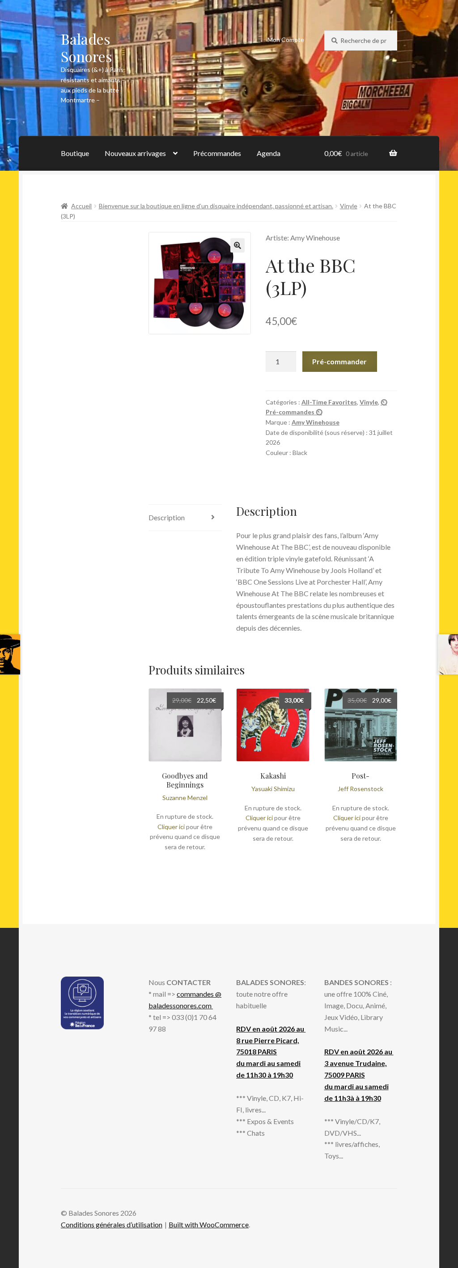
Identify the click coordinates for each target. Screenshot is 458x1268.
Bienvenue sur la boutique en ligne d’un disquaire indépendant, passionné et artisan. (216, 206)
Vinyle (348, 206)
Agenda (268, 153)
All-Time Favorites (329, 402)
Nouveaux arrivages (135, 153)
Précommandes (217, 153)
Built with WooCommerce (209, 1224)
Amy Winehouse (315, 422)
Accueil (81, 206)
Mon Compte (285, 39)
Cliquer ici (171, 826)
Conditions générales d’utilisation (111, 1224)
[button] (237, 245)
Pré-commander (339, 361)
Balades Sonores (86, 47)
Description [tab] (166, 517)
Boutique (75, 153)
